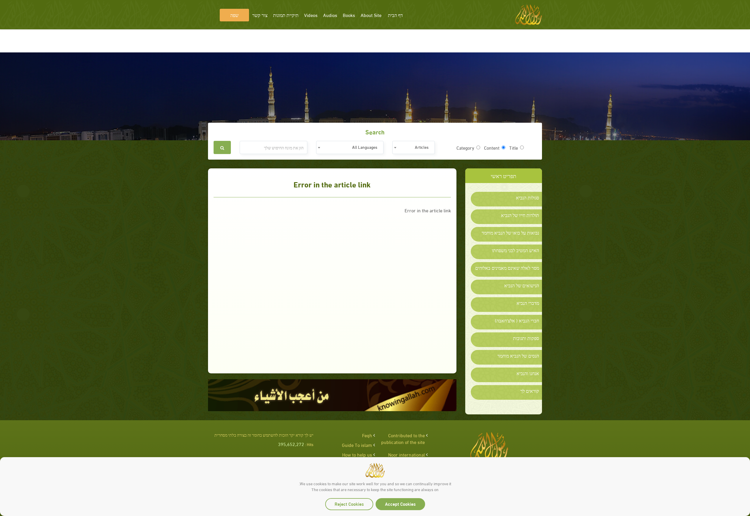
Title (513, 147)
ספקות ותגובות (526, 338)
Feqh (367, 435)
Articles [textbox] (422, 147)
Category (465, 147)
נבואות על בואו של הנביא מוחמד (510, 232)
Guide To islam (357, 444)
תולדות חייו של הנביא (520, 215)
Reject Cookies (349, 503)
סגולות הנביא (527, 197)
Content (492, 147)
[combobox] (413, 147)
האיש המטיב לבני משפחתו (515, 250)
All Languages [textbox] (364, 147)
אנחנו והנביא (528, 373)
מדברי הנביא (528, 302)
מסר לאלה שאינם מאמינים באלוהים (507, 267)
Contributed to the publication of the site (403, 438)
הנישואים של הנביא (521, 285)
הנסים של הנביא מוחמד (518, 355)
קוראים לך (529, 390)
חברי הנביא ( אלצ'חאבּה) (517, 320)
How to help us (357, 454)
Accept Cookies (400, 503)
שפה (234, 14)
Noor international (406, 454)
